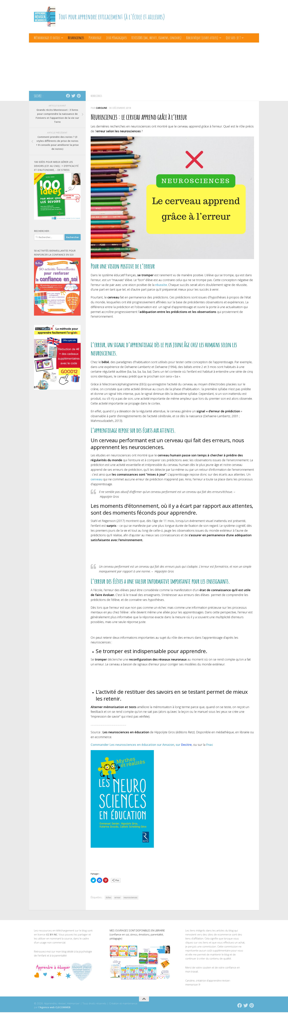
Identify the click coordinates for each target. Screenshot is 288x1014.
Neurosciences (76, 37)
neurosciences (130, 897)
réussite (161, 285)
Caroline (101, 107)
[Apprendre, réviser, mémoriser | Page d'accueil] (44, 17)
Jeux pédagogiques (116, 37)
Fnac (209, 745)
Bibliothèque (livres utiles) (202, 37)
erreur (117, 897)
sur (184, 745)
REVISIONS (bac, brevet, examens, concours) (157, 37)
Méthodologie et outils (47, 37)
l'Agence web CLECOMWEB (54, 1007)
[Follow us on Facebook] (68, 96)
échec (108, 897)
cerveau (96, 479)
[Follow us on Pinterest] (79, 96)
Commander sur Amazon (132, 745)
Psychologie (95, 37)
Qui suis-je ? (233, 37)
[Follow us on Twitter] (73, 96)
